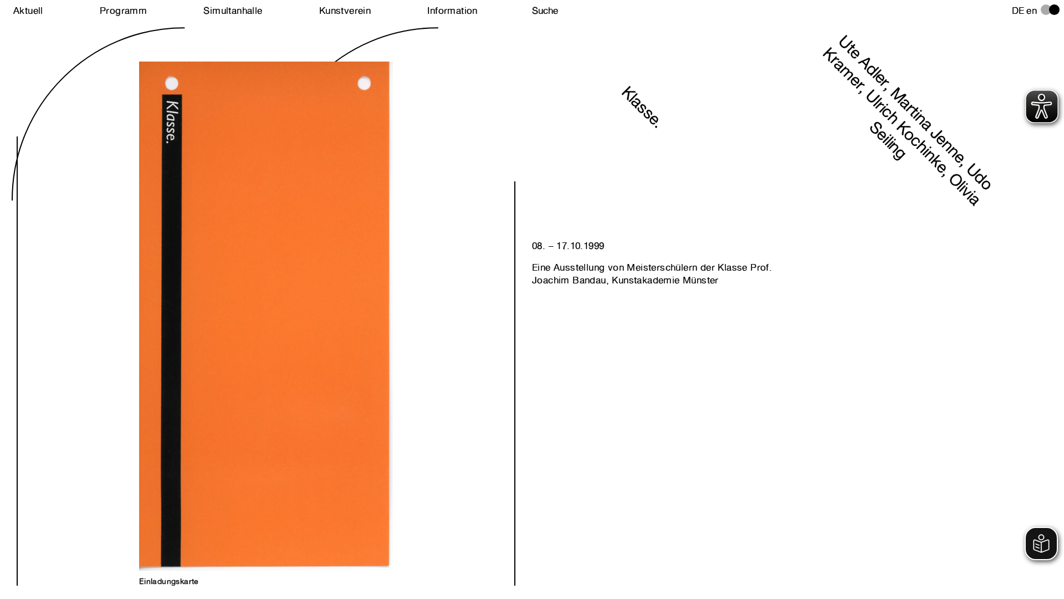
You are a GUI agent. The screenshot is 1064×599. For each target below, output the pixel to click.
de (1018, 10)
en (1031, 10)
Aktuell (28, 10)
